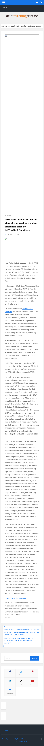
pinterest (32, 674)
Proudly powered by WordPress (14, 739)
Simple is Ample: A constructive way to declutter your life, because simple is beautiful (18, 640)
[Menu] (3, 2)
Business (8, 216)
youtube (32, 684)
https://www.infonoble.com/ (15, 598)
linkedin (10, 684)
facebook (10, 674)
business (8, 618)
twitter (21, 674)
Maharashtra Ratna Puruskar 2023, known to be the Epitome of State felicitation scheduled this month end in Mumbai (21, 632)
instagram (21, 684)
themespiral (10, 693)
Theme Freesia (23, 742)
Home (5, 7)
